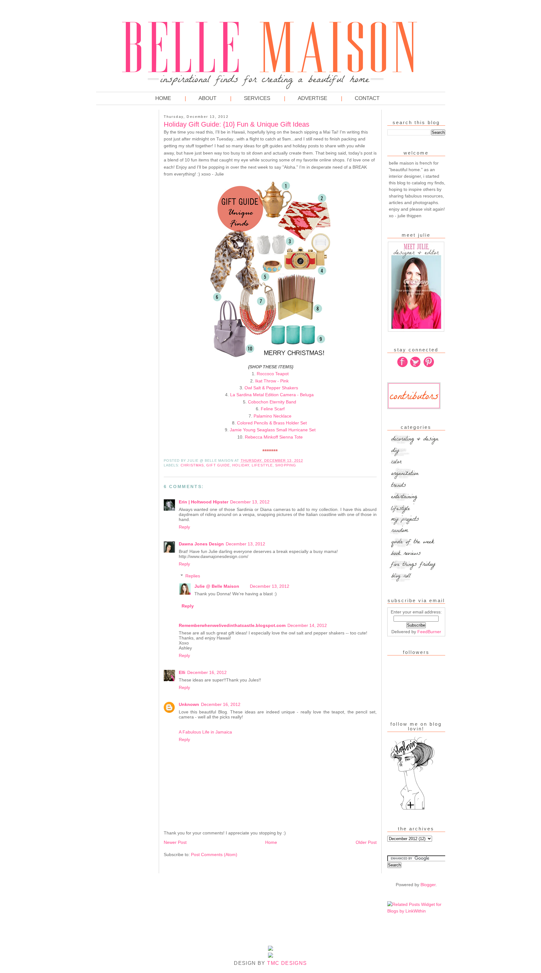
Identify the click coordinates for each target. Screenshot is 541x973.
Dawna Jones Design (201, 543)
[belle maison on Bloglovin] (412, 809)
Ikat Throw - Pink (272, 380)
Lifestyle (262, 465)
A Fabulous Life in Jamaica (205, 731)
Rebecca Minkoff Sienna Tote (274, 436)
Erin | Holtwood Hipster (203, 501)
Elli (182, 672)
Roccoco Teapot (273, 373)
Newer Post (175, 842)
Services (257, 98)
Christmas (192, 465)
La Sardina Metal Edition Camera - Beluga (272, 394)
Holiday (240, 465)
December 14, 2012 (307, 625)
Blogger (427, 884)
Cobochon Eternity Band (272, 401)
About (207, 98)
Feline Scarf (273, 408)
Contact (367, 98)
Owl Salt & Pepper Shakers (272, 387)
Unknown (189, 704)
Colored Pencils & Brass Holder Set (272, 422)
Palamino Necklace (272, 415)
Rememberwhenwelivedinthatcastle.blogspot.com (232, 625)
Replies (192, 575)
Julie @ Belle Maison (217, 586)
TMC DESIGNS (287, 963)
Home (163, 98)
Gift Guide (218, 465)
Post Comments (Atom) (214, 854)
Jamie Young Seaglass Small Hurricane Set (273, 429)
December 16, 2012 (207, 672)
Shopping (285, 465)
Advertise (312, 98)
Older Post (366, 842)
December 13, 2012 (250, 501)
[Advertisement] (121, 207)
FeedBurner (429, 631)
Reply (184, 526)
